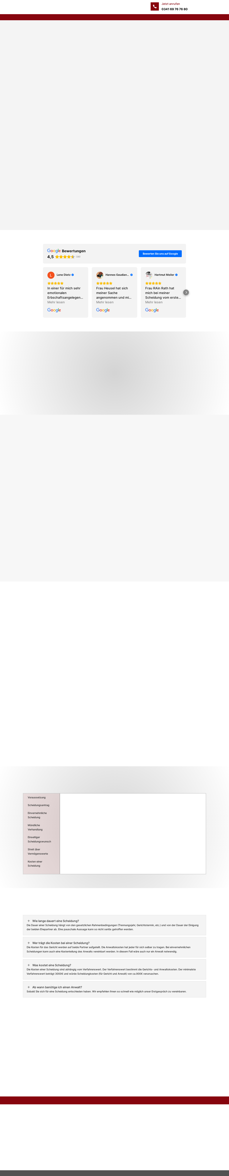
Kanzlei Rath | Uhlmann (83, 35)
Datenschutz (95, 1126)
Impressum (94, 1119)
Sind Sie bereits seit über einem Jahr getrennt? (72, 92)
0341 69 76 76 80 (175, 9)
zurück (35, 125)
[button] (43, 292)
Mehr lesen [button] (56, 302)
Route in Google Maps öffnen (172, 1164)
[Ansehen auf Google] (51, 275)
